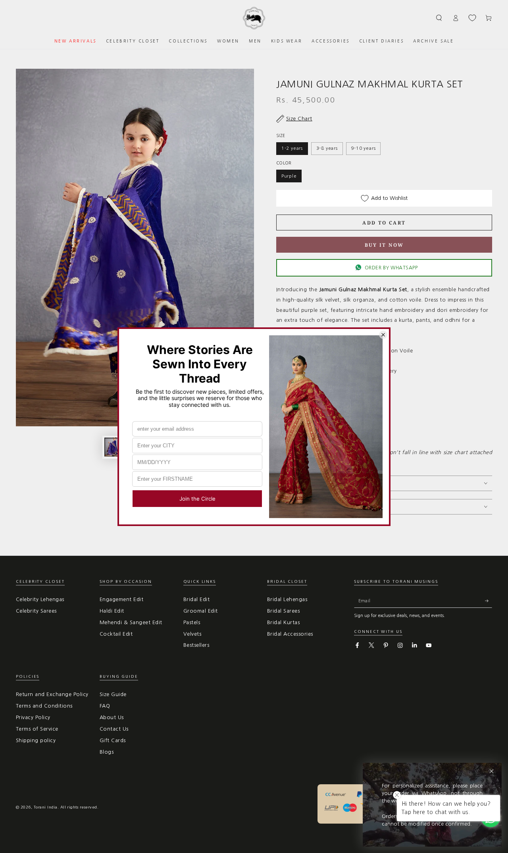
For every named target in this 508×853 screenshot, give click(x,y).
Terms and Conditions (44, 705)
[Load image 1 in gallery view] (113, 446)
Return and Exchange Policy (52, 694)
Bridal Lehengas (287, 599)
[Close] (491, 771)
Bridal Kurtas (283, 622)
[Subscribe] (488, 600)
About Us (112, 717)
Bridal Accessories (290, 633)
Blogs (107, 751)
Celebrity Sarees (36, 610)
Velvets (192, 633)
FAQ (105, 705)
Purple (289, 176)
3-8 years (327, 148)
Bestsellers (196, 645)
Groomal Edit (200, 610)
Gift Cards (113, 740)
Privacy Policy (33, 717)
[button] (439, 18)
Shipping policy (36, 740)
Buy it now (384, 245)
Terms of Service (37, 728)
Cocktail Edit (116, 633)
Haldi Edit (112, 610)
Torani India (46, 807)
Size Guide (113, 694)
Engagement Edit (121, 599)
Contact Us (114, 728)
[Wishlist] (472, 17)
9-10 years (363, 148)
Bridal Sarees (283, 610)
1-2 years (292, 148)
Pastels (191, 622)
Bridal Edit (196, 599)
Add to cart (384, 222)
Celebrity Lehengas (40, 599)
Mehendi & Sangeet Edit (131, 622)
